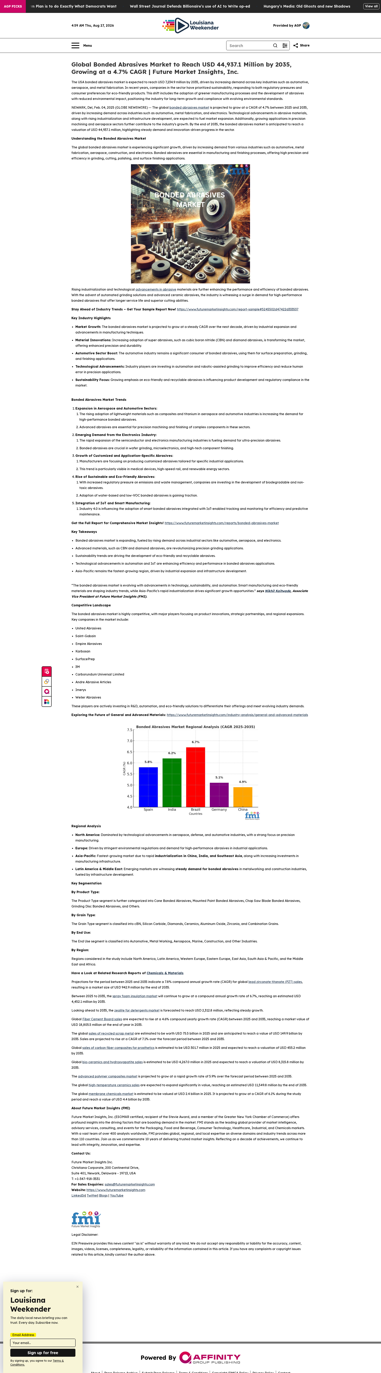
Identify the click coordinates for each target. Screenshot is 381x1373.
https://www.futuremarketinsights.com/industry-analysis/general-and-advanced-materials (237, 715)
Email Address (23, 1335)
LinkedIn (78, 1195)
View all (371, 6)
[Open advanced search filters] (285, 45)
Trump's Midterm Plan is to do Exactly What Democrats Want (60, 6)
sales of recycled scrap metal (111, 1033)
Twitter (92, 1195)
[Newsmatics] (46, 701)
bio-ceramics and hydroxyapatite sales (112, 1062)
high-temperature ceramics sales (114, 1085)
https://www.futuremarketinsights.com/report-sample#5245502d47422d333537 (237, 309)
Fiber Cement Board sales (102, 1019)
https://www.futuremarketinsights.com (116, 1190)
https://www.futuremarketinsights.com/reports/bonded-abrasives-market (222, 523)
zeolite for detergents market (137, 1010)
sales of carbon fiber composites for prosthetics (118, 1048)
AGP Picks (13, 6)
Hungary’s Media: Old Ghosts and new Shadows (307, 6)
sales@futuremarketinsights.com (130, 1184)
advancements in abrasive (156, 289)
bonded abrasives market (189, 107)
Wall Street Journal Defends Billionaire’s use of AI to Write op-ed (190, 6)
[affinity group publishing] (46, 692)
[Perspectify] (46, 682)
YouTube (116, 1195)
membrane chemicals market (111, 1094)
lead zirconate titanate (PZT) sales (275, 982)
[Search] (275, 45)
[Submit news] (46, 672)
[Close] (77, 1287)
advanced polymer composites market (107, 1076)
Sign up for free (43, 1352)
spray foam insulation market (135, 996)
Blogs (103, 1195)
